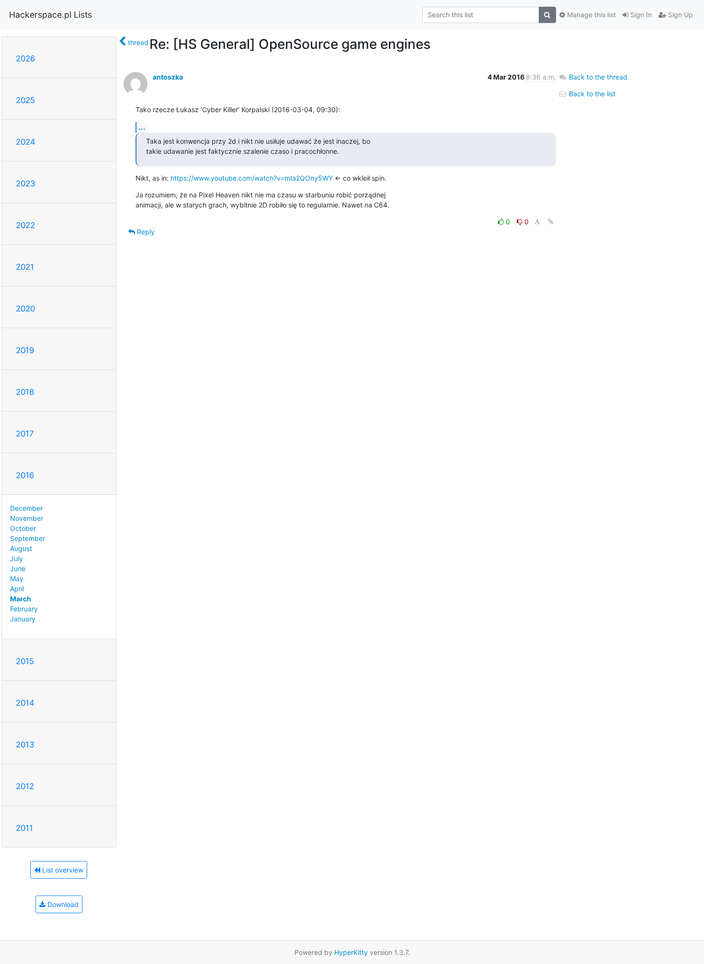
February (24, 609)
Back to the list (591, 94)
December (26, 508)
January (22, 619)
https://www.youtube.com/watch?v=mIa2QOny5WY (251, 178)
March (20, 599)
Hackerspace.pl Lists (50, 15)
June (17, 568)
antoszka (168, 77)
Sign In (640, 15)
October (23, 528)
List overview (61, 870)
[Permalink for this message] (550, 222)
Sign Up (679, 15)
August (21, 548)
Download (62, 904)
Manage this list (590, 15)
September (27, 538)
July (16, 558)
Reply (145, 232)
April (17, 589)
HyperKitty (351, 952)
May (16, 578)
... (142, 127)
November (26, 518)
